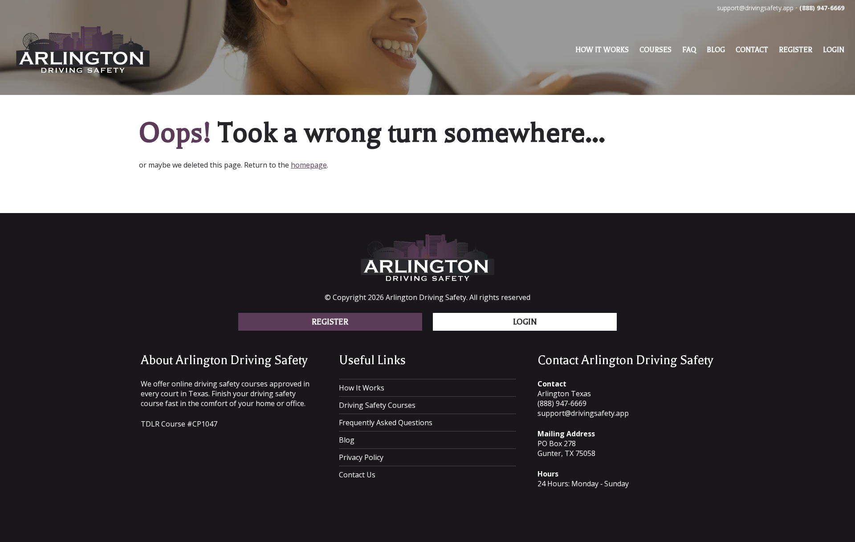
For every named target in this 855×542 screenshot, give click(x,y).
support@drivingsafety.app (755, 8)
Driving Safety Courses (377, 405)
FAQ (689, 50)
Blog (716, 50)
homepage (309, 165)
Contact (752, 50)
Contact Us (357, 475)
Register (795, 50)
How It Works (602, 50)
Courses (655, 50)
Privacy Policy (361, 457)
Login (833, 50)
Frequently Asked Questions (385, 422)
